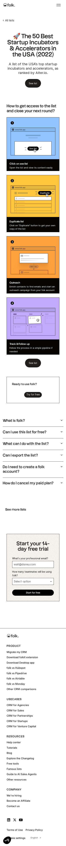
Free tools (13, 763)
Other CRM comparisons (21, 689)
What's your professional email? (30, 558)
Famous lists (14, 769)
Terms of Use (15, 830)
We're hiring (14, 795)
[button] (7, 840)
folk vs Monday (16, 683)
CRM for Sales (15, 710)
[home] (9, 5)
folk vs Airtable (16, 678)
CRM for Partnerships (20, 715)
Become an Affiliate (18, 800)
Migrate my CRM (17, 652)
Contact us (13, 806)
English (34, 837)
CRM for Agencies (18, 705)
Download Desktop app (20, 662)
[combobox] (35, 837)
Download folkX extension (22, 657)
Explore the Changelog (20, 758)
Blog (9, 753)
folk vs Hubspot (16, 667)
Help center (14, 742)
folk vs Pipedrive (17, 673)
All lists (9, 20)
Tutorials (12, 747)
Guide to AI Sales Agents (22, 774)
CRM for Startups (17, 721)
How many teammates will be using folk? (32, 573)
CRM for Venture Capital (21, 726)
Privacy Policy (34, 830)
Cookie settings (16, 838)
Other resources (16, 779)
